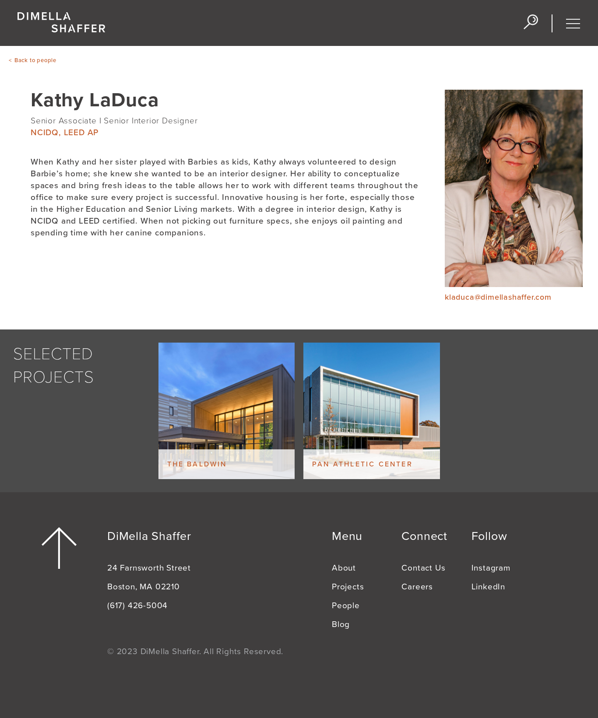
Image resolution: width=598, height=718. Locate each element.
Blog (341, 624)
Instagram (490, 568)
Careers (417, 587)
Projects (348, 587)
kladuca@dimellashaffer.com (498, 297)
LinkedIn (488, 587)
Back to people (35, 60)
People (346, 605)
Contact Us (423, 568)
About (344, 568)
